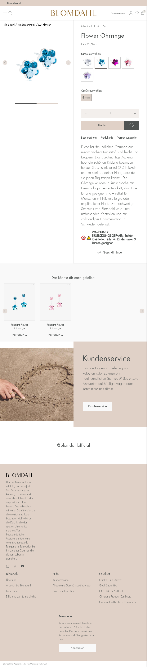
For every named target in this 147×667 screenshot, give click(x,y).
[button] (68, 63)
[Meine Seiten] (131, 13)
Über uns (11, 580)
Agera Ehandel (20, 664)
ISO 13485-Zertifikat (111, 591)
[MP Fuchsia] (114, 63)
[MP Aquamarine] (101, 63)
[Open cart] (142, 13)
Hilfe (56, 574)
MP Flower (44, 24)
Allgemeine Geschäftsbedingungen (72, 585)
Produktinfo (107, 137)
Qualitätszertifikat (108, 585)
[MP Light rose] (128, 63)
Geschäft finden (113, 252)
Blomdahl (9, 24)
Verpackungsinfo (127, 137)
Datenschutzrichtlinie (64, 591)
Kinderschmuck (26, 24)
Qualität (104, 574)
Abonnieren (77, 648)
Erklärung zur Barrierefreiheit (21, 596)
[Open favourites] (137, 13)
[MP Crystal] (87, 63)
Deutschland (14, 3)
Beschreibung (89, 137)
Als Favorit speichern (138, 125)
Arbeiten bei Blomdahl (18, 585)
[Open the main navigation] (4, 13)
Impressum (11, 591)
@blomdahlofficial (73, 445)
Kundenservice (118, 13)
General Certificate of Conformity (117, 602)
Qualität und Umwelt (110, 580)
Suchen (11, 13)
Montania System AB (38, 664)
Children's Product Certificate (115, 596)
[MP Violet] (87, 76)
